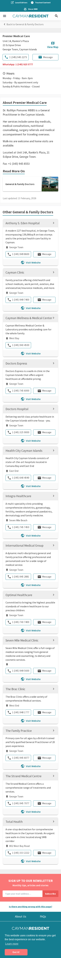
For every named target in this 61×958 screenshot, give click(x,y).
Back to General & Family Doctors (25, 24)
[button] (5, 16)
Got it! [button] (16, 952)
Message (48, 57)
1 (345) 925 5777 (24, 64)
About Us (20, 916)
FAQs (43, 916)
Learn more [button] (11, 943)
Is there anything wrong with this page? (30, 906)
